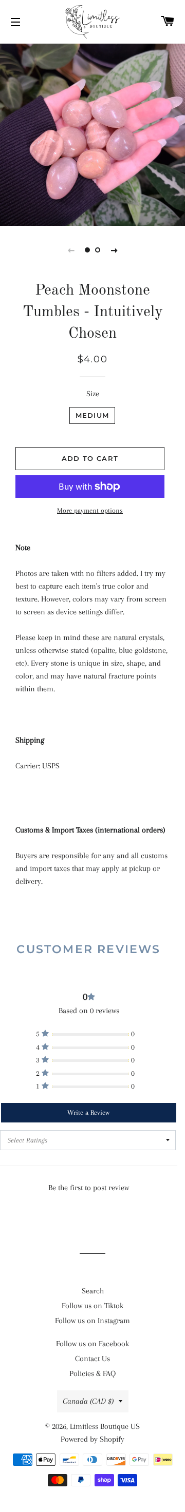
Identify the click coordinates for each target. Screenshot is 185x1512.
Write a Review (88, 1112)
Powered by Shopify (92, 1439)
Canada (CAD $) (88, 1401)
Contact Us (92, 1358)
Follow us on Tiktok (92, 1305)
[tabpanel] (92, 133)
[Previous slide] (71, 250)
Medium (92, 415)
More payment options (90, 510)
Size (92, 393)
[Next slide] (114, 250)
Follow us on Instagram (92, 1320)
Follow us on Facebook (92, 1343)
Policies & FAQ (92, 1373)
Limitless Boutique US (105, 1426)
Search (93, 1290)
